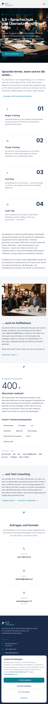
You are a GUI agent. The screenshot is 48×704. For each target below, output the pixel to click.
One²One (12, 245)
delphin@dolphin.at (11, 653)
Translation (8, 500)
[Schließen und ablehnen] (43, 659)
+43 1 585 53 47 (10, 649)
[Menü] (44, 4)
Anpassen (24, 698)
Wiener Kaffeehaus (15, 333)
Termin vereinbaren (11, 54)
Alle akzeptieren (25, 680)
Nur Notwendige (24, 692)
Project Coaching (27, 500)
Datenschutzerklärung (17, 672)
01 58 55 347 (32, 54)
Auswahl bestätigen (24, 686)
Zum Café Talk (9, 355)
